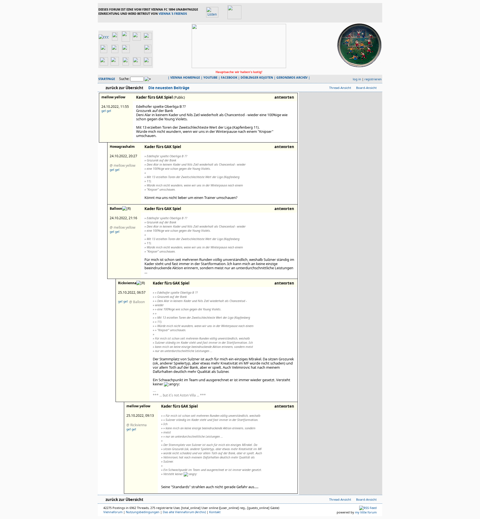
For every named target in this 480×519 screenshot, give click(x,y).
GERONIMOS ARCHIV (292, 77)
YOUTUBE (210, 77)
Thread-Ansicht (340, 88)
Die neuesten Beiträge (168, 87)
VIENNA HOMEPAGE (185, 77)
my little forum (366, 512)
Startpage (106, 79)
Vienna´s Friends (173, 13)
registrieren (373, 79)
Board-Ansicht (366, 88)
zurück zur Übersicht (124, 87)
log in (357, 79)
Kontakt (215, 512)
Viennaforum (112, 512)
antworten (284, 97)
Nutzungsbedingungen (142, 512)
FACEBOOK (229, 77)
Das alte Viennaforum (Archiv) (184, 512)
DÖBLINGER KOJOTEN (257, 77)
